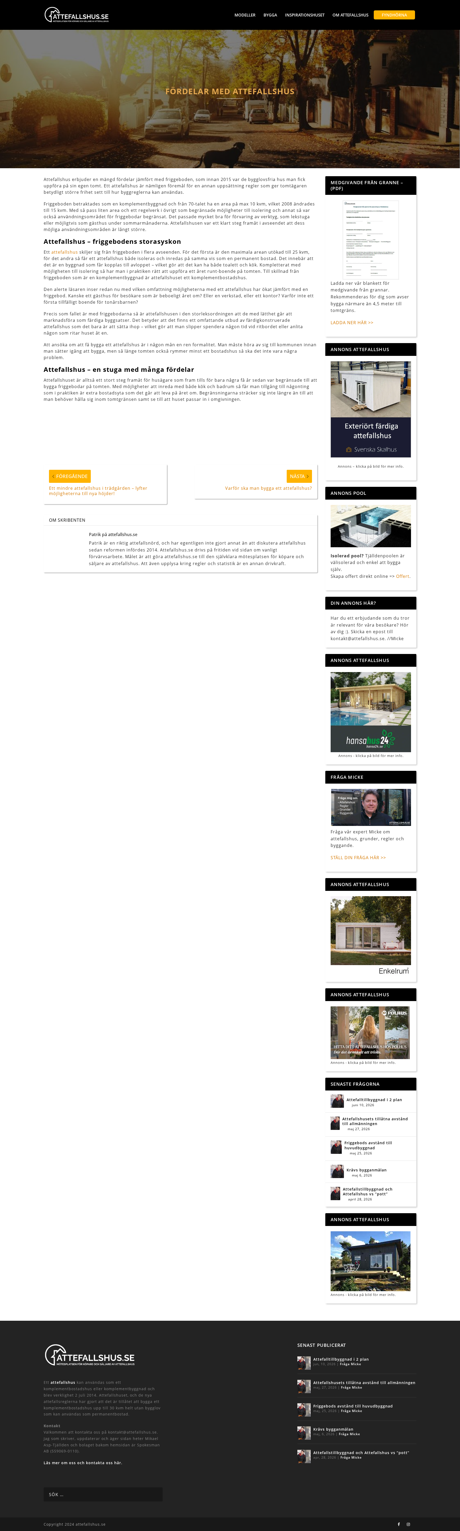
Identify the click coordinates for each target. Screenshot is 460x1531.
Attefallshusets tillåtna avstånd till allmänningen (375, 1121)
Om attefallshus (350, 15)
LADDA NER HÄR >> (352, 323)
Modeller (245, 15)
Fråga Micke (350, 1364)
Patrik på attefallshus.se (113, 534)
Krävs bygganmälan (367, 1170)
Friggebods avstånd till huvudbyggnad (368, 1145)
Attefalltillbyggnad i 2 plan (374, 1099)
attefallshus (64, 252)
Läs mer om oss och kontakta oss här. (83, 1462)
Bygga (270, 15)
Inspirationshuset (305, 15)
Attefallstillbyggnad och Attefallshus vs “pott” (368, 1191)
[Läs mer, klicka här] (371, 936)
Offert (402, 576)
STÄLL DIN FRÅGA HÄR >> (358, 858)
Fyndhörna (394, 15)
